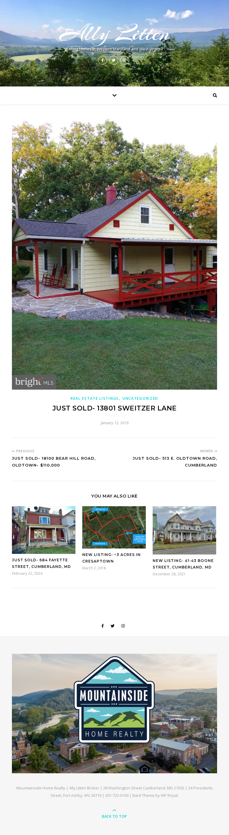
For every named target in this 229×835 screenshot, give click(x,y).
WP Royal (169, 795)
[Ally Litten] (114, 713)
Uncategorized (140, 398)
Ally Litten (115, 33)
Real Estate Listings (95, 398)
